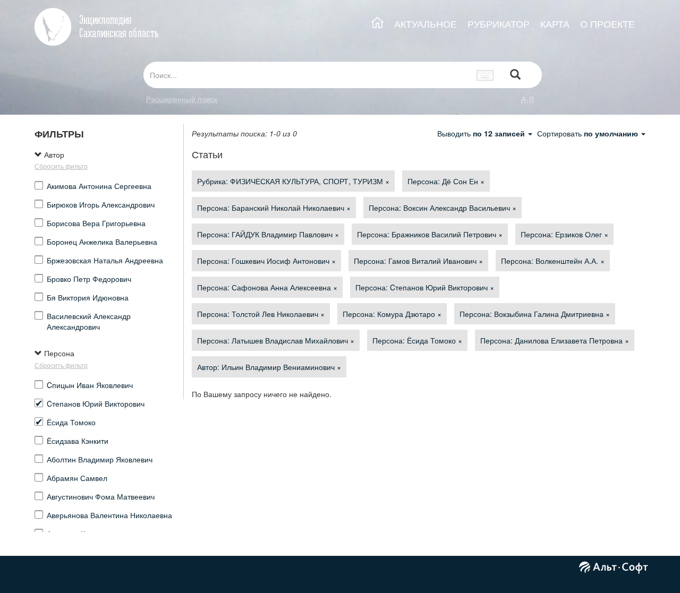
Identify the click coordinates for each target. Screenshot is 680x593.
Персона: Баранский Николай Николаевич (274, 207)
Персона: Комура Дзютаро (392, 313)
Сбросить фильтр (61, 165)
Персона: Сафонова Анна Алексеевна (267, 287)
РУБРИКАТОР (499, 23)
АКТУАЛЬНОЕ (425, 23)
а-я (527, 98)
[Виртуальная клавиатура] (485, 75)
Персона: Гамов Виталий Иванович (418, 260)
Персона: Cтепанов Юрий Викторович (424, 287)
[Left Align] (515, 75)
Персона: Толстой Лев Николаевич (261, 313)
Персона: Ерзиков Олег (564, 234)
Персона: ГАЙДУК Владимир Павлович (268, 234)
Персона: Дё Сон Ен (445, 181)
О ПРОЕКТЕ (607, 23)
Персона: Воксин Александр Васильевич (442, 207)
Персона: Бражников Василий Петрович (430, 234)
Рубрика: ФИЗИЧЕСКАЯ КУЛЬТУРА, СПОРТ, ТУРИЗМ (293, 181)
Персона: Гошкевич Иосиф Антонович (266, 260)
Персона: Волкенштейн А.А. (553, 260)
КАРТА (555, 23)
